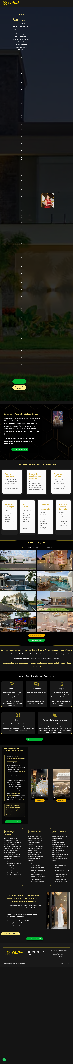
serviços (8, 807)
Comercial (28, 547)
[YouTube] (30, 954)
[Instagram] (33, 952)
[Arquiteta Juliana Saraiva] (11, 3)
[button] (4, 1059)
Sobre (23, 799)
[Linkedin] (38, 952)
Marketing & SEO (65, 963)
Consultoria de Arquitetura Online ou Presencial (11, 833)
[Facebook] (29, 952)
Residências (50, 547)
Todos (21, 547)
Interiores (35, 547)
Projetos (42, 547)
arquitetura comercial (18, 758)
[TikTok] (42, 952)
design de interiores (12, 760)
